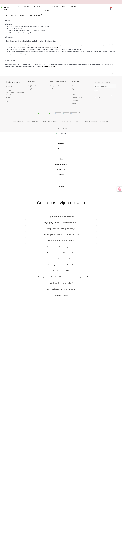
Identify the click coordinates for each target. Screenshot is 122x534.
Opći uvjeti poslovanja (66, 121)
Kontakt (47, 10)
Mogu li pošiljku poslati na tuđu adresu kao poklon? (61, 223)
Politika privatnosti (18, 121)
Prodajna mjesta (54, 86)
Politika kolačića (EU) (91, 121)
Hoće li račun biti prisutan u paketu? (61, 283)
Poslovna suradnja (55, 89)
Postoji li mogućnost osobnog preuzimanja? (61, 229)
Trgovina (26, 6)
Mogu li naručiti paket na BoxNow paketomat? (61, 289)
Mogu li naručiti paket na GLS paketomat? (61, 247)
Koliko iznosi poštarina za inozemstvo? (61, 241)
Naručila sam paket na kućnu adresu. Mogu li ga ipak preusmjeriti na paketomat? (61, 277)
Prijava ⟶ (97, 90)
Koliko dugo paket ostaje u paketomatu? (61, 265)
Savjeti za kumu (32, 89)
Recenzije (37, 6)
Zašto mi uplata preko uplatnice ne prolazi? (61, 253)
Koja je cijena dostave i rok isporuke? (61, 217)
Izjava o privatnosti (32, 121)
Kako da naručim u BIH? (61, 271)
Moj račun (61, 186)
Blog (46, 6)
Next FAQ (113, 74)
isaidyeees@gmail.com (51, 47)
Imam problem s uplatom (61, 295)
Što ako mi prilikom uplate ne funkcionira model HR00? (61, 235)
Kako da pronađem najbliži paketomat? (61, 259)
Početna (16, 6)
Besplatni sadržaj (59, 6)
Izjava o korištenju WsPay (49, 121)
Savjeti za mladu (33, 86)
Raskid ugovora (104, 121)
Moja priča (74, 6)
